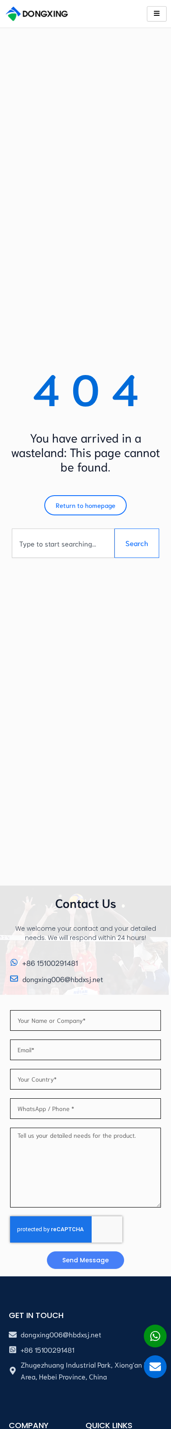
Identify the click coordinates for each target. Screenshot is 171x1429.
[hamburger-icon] (157, 13)
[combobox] (63, 543)
